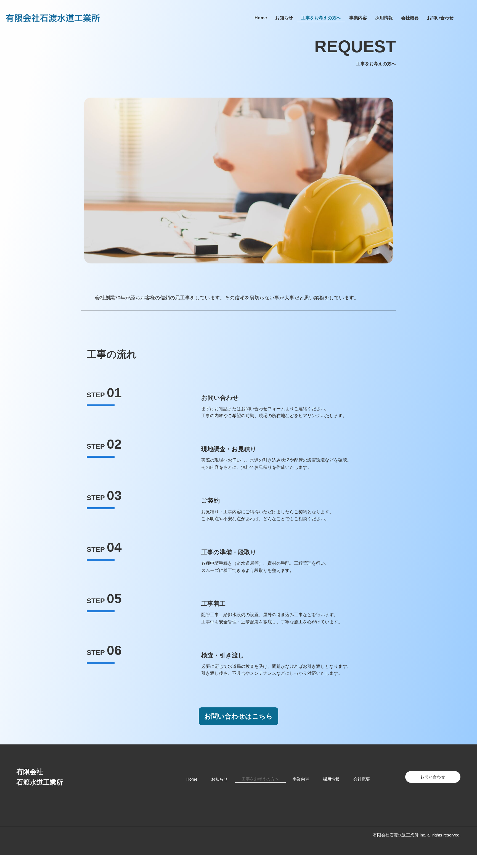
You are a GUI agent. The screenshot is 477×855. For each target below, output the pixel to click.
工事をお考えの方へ (321, 17)
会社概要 (410, 17)
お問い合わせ (440, 17)
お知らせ (284, 17)
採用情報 (384, 17)
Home (261, 17)
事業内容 (358, 17)
